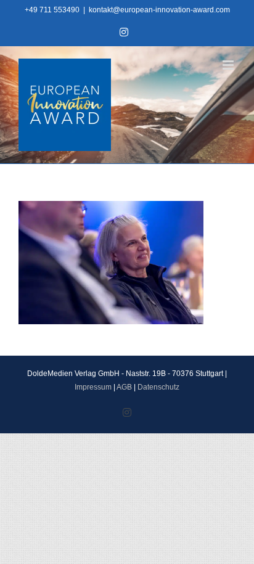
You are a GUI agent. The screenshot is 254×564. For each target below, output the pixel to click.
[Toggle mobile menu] (229, 65)
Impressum (93, 387)
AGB (124, 387)
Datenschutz (158, 387)
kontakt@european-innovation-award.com (159, 10)
